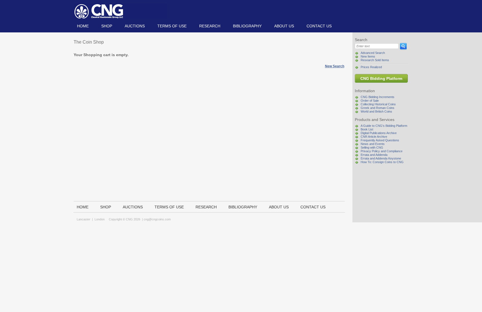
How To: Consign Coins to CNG (382, 162)
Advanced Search (373, 52)
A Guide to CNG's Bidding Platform (384, 125)
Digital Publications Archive (379, 133)
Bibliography (247, 26)
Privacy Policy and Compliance (382, 151)
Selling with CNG (372, 147)
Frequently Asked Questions (380, 140)
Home (83, 26)
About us (284, 26)
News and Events (373, 144)
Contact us (319, 26)
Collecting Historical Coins (378, 104)
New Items (368, 56)
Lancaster (83, 219)
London (100, 219)
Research (209, 26)
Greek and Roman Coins (377, 107)
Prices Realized (371, 67)
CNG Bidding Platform (381, 78)
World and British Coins (376, 111)
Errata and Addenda (374, 154)
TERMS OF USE (172, 26)
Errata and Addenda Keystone (381, 158)
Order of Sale (370, 100)
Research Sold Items (375, 60)
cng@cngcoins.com (157, 219)
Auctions (135, 26)
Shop (106, 26)
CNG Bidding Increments (377, 97)
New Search (334, 66)
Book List (367, 129)
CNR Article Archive (374, 136)
